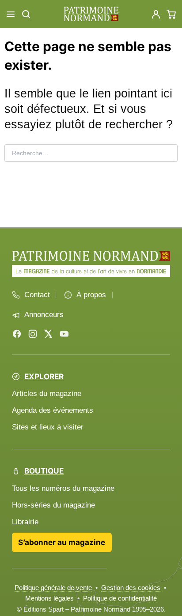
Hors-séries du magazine (53, 505)
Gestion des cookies (130, 587)
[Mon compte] (156, 14)
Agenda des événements (52, 410)
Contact (37, 295)
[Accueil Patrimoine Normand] (91, 256)
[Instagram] (33, 334)
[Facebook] (17, 334)
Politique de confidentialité (120, 598)
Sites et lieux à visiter (47, 427)
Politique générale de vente (53, 587)
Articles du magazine (46, 393)
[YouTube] (64, 334)
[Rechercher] (26, 14)
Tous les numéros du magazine (63, 488)
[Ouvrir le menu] (10, 14)
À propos (91, 295)
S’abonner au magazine (61, 542)
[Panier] (171, 14)
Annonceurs (44, 314)
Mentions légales (49, 598)
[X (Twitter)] (48, 334)
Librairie (25, 522)
